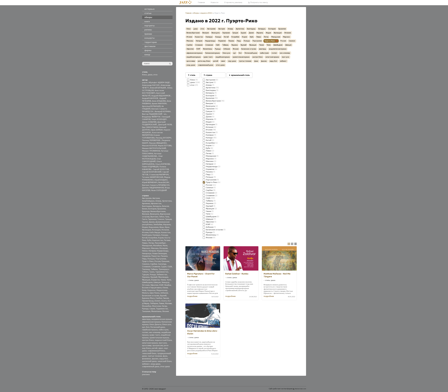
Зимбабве (157, 224)
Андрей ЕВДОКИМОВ (161, 96)
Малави (168, 303)
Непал (145, 251)
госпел (145, 332)
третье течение (155, 356)
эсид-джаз (155, 364)
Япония (165, 311)
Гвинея (166, 298)
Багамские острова (150, 295)
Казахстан (165, 232)
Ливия (161, 303)
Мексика (154, 248)
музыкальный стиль (240, 75)
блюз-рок (166, 324)
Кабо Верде (154, 232)
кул (143, 327)
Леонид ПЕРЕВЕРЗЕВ (151, 140)
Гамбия (159, 298)
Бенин (144, 209)
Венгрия (145, 214)
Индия (145, 227)
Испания (165, 230)
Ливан (144, 243)
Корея (161, 238)
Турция (145, 274)
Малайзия (157, 245)
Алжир (158, 201)
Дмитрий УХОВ (165, 124)
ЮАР (161, 285)
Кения (165, 287)
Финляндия (163, 277)
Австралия (146, 198)
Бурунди (146, 211)
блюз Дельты (155, 324)
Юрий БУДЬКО (160, 180)
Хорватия (155, 280)
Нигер (164, 306)
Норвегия (146, 256)
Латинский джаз (157, 327)
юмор (147, 54)
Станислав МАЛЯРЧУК (159, 174)
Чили (169, 280)
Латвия (167, 240)
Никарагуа (146, 253)
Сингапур (162, 264)
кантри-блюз (148, 340)
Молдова (163, 248)
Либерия (154, 303)
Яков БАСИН (163, 182)
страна (209, 75)
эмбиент (146, 364)
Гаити (144, 219)
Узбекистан (162, 274)
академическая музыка (161, 319)
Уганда (153, 274)
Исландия (156, 230)
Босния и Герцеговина (152, 287)
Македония (147, 245)
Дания (151, 222)
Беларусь (157, 206)
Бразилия (161, 209)
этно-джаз (165, 366)
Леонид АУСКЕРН (163, 138)
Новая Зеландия (159, 253)
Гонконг (160, 219)
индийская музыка (223, 57)
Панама (164, 256)
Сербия (153, 264)
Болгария (152, 209)
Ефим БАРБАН (157, 130)
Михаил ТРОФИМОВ (151, 151)
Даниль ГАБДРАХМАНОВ (153, 188)
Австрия (156, 198)
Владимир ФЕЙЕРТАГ (151, 117)
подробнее (192, 296)
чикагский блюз (164, 361)
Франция (146, 280)
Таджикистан (162, 308)
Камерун (156, 235)
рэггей (154, 348)
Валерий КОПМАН (163, 111)
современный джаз (150, 366)
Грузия (145, 222)
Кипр (144, 290)
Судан (164, 266)
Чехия (163, 280)
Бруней (163, 295)
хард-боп (163, 359)
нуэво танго (154, 335)
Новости (214, 2)
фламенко (146, 359)
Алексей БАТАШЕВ (158, 88)
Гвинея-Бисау (148, 301)
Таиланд (146, 269)
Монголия (156, 306)
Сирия (152, 308)
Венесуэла (154, 214)
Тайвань (154, 269)
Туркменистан (161, 272)
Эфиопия (154, 285)
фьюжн (155, 359)
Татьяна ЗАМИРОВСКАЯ (152, 177)
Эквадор (165, 282)
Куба (149, 240)
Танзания (146, 311)
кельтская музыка (150, 343)
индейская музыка (194, 57)
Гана (167, 217)
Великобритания (158, 211)
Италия (145, 232)
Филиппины (156, 311)
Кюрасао (151, 290)
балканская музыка (212, 53)
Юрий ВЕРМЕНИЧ (149, 182)
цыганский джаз (149, 361)
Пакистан (155, 256)
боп (147, 327)
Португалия (161, 259)
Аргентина (167, 201)
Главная (201, 2)
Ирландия (146, 230)
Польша (151, 259)
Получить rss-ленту (259, 2)
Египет (158, 301)
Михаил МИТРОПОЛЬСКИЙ (154, 148)
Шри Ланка (155, 293)
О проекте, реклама (233, 2)
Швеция (157, 282)
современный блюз (156, 351)
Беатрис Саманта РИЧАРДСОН (155, 185)
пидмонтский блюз (163, 340)
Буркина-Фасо (148, 298)
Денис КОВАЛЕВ (149, 122)
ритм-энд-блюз (204, 61)
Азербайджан (148, 201)
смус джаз (232, 61)
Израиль (167, 224)
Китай (144, 238)
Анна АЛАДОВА (159, 101)
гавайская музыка (150, 330)
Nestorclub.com (300, 389)
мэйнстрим (163, 330)
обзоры (196, 13)
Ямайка (167, 285)
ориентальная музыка (159, 337)
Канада (164, 235)
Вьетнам (154, 217)
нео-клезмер (154, 332)
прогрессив (157, 345)
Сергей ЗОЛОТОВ (161, 169)
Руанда (145, 308)
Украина (145, 277)
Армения (146, 203)
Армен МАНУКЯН (159, 103)
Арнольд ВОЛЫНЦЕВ (151, 106)
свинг (160, 348)
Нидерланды (162, 251)
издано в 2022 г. (207, 13)
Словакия (146, 266)
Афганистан (156, 203)
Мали (165, 245)
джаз (150, 75)
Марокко (146, 248)
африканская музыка (151, 322)
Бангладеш (147, 206)
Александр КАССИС (151, 85)
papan (145, 82)
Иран (167, 227)
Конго (164, 301)
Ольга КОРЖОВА (162, 164)
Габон (161, 217)
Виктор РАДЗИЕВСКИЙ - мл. (154, 114)
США (169, 266)
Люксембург (160, 243)
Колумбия (152, 238)
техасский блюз (149, 353)
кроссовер (147, 345)
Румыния (165, 261)
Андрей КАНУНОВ (150, 98)
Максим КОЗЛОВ (149, 145)
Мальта (145, 293)
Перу (144, 259)
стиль (192, 75)
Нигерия (152, 251)
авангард (146, 319)
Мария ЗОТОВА (164, 145)
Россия (157, 261)
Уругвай (153, 277)
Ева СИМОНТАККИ (150, 127)
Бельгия (165, 206)
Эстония (145, 285)
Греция (168, 219)
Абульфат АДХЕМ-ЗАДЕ (159, 82)
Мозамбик (146, 306)
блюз (144, 75)
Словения (155, 266)
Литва (151, 243)
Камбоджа (147, 235)
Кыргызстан (157, 240)
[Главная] (186, 2)
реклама (146, 374)
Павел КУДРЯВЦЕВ (150, 166)
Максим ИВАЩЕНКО (158, 143)
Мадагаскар (161, 290)
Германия (152, 219)
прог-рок (163, 343)
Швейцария (147, 282)
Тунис (151, 272)
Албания (164, 293)
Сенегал (145, 264)
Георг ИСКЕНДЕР (159, 119)
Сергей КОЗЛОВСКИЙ (151, 172)
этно (155, 75)
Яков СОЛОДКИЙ (159, 190)
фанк (165, 356)
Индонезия (153, 227)
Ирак (161, 227)
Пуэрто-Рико (148, 261)
